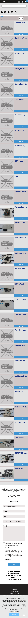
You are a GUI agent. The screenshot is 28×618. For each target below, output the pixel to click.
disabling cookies (14, 611)
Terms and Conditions (14, 591)
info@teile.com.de (9, 555)
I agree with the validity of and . (13, 544)
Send (14, 564)
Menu (18, 1)
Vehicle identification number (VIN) (12, 521)
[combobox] (19, 18)
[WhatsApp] (5, 12)
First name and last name (10, 506)
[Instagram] (12, 12)
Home (14, 587)
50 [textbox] (19, 18)
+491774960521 (14, 501)
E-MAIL (5, 511)
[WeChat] (9, 12)
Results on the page (23, 16)
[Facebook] (2, 12)
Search (23, 7)
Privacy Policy (14, 589)
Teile (15, 550)
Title (5, 516)
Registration (23, 4)
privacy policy (14, 545)
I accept (14, 614)
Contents (5, 525)
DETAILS (21, 34)
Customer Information (14, 593)
